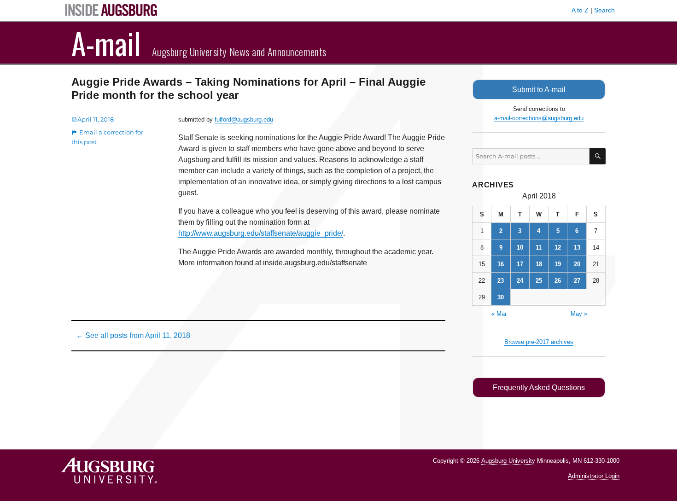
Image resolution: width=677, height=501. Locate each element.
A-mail (106, 42)
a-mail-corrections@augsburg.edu (539, 118)
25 (539, 280)
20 (577, 264)
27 (577, 280)
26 (557, 280)
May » (579, 313)
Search (604, 10)
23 (500, 280)
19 (557, 264)
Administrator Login (593, 475)
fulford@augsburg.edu (244, 119)
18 (539, 264)
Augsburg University (508, 460)
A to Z (580, 10)
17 (520, 264)
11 (539, 247)
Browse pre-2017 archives (538, 341)
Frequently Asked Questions (539, 387)
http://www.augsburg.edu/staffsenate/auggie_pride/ (260, 233)
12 (557, 247)
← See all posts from (133, 335)
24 (520, 280)
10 (520, 247)
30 (500, 297)
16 (500, 264)
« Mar (499, 313)
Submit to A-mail (539, 89)
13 (577, 247)
